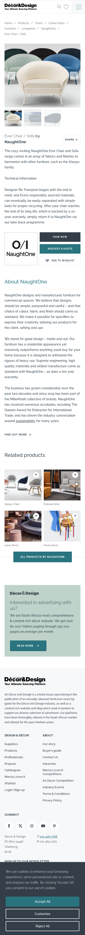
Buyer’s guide (52, 750)
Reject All (43, 926)
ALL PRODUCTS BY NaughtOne (42, 556)
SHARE (71, 139)
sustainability (25, 421)
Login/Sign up (15, 790)
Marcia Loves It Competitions (53, 772)
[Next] (73, 76)
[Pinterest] (54, 826)
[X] (20, 826)
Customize (42, 914)
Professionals (14, 757)
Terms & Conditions (56, 793)
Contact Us (50, 757)
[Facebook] (9, 826)
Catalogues (12, 770)
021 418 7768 (48, 836)
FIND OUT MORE (16, 434)
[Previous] (11, 76)
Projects (10, 763)
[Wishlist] (66, 7)
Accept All (42, 901)
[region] (42, 898)
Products (11, 750)
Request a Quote (60, 249)
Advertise (49, 763)
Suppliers (11, 744)
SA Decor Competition (58, 780)
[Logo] (30, 6)
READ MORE (28, 645)
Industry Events (53, 787)
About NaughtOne (26, 282)
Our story (49, 744)
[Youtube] (43, 826)
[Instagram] (31, 826)
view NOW (60, 237)
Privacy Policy (52, 800)
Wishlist (10, 783)
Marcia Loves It (15, 776)
